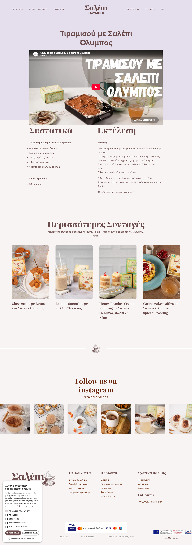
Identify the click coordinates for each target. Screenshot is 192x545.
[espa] (172, 532)
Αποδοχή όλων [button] (13, 533)
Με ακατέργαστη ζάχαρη (111, 483)
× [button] (39, 484)
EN (162, 9)
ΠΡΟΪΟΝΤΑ (17, 9)
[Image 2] (49, 418)
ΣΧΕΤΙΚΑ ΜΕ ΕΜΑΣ (38, 9)
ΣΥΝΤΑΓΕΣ (58, 9)
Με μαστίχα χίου (107, 496)
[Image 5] (150, 418)
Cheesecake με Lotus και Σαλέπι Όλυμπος (28, 305)
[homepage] (96, 9)
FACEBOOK (143, 501)
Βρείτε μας (143, 483)
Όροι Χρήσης (63, 537)
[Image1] (15, 418)
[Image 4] (116, 418)
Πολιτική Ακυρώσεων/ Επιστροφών (120, 537)
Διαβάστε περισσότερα (25, 506)
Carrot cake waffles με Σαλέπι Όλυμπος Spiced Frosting (160, 308)
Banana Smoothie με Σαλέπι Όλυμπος (72, 305)
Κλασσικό (104, 479)
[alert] (22, 511)
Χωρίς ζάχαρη (106, 491)
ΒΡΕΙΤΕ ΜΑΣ (133, 9)
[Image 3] (82, 418)
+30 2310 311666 (76, 488)
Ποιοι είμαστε (144, 479)
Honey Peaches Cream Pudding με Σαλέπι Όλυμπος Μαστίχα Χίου (117, 310)
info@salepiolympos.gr (79, 492)
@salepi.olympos (96, 397)
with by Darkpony (172, 538)
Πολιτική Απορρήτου (88, 537)
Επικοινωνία (143, 487)
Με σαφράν (105, 487)
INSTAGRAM (156, 501)
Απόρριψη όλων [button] (31, 533)
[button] (22, 538)
